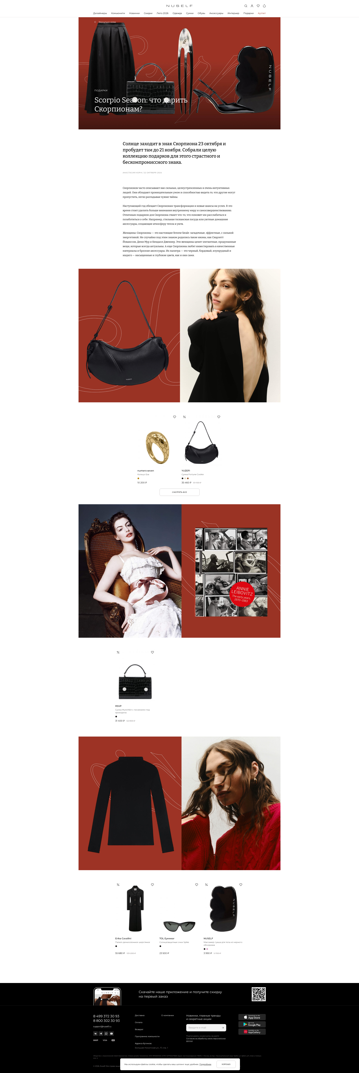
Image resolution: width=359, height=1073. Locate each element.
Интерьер (233, 13)
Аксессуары (216, 13)
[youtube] (111, 1033)
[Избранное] (258, 5)
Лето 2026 (162, 13)
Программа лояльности (147, 1036)
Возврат (139, 1029)
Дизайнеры (100, 13)
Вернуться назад (107, 22)
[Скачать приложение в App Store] (252, 1017)
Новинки (134, 13)
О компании (167, 1015)
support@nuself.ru (102, 1026)
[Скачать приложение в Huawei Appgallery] (252, 1032)
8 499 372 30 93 (106, 1016)
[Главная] (180, 6)
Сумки (190, 13)
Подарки (248, 13)
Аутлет (262, 13)
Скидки (148, 13)
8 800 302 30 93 (106, 1021)
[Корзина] (264, 5)
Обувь (201, 13)
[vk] (95, 1033)
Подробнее (205, 1064)
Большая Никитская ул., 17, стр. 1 (151, 1048)
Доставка (139, 1015)
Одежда (177, 13)
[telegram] (101, 1033)
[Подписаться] (222, 1027)
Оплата (138, 1022)
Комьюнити (118, 13)
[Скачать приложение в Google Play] (252, 1024)
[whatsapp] (106, 1033)
